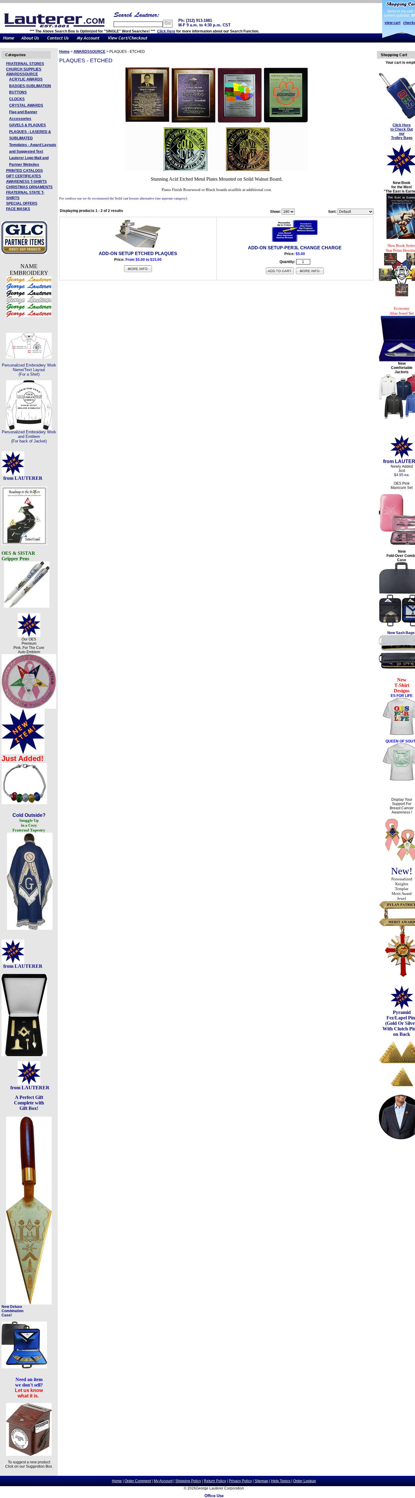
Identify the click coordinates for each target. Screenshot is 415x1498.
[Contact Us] (58, 41)
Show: (275, 212)
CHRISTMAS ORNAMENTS (29, 187)
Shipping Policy (188, 1481)
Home (64, 51)
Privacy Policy (240, 1481)
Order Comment (138, 1481)
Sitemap (261, 1481)
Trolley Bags (402, 138)
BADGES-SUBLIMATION (30, 86)
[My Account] (88, 41)
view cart (392, 23)
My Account (163, 1481)
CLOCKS (17, 99)
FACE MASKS (18, 209)
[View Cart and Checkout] (128, 41)
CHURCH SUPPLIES (23, 69)
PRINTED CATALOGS (24, 171)
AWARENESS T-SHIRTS (26, 181)
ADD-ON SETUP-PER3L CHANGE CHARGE (294, 247)
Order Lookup (304, 1481)
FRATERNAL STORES (25, 64)
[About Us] (30, 41)
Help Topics (280, 1481)
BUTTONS (18, 92)
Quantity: (287, 262)
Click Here (166, 31)
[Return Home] (9, 41)
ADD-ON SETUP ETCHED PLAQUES (138, 253)
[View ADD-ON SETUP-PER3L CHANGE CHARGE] (309, 273)
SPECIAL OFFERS (21, 203)
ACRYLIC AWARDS (26, 79)
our (402, 133)
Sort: (332, 212)
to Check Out (401, 129)
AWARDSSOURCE (22, 74)
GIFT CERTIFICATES (23, 176)
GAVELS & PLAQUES (27, 125)
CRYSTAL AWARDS (26, 105)
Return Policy (215, 1481)
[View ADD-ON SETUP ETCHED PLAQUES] (138, 271)
